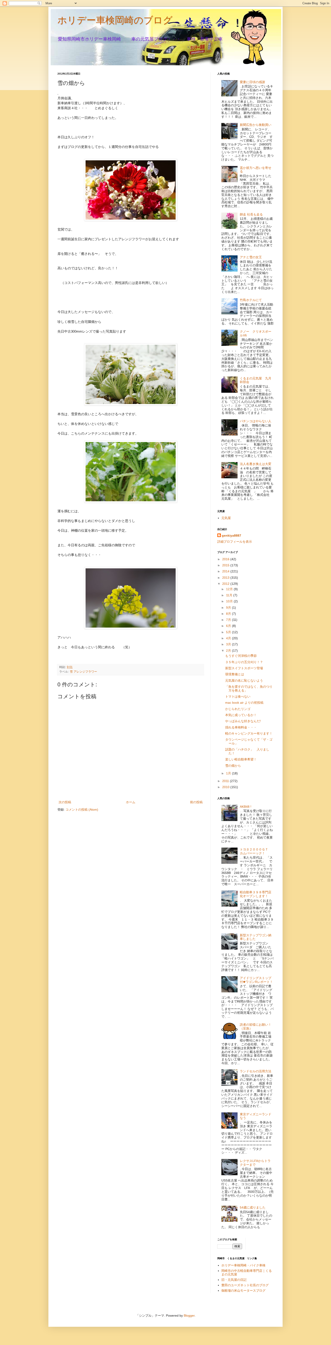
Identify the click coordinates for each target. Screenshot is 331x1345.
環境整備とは (234, 674)
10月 (230, 601)
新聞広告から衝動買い (255, 125)
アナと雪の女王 (251, 257)
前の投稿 (196, 802)
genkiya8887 (231, 535)
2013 (226, 577)
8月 (229, 613)
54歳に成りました (252, 1207)
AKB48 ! (245, 806)
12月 (230, 589)
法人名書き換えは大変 (255, 464)
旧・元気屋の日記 (235, 1279)
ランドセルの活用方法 (255, 1071)
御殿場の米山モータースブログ (243, 1290)
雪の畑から (233, 765)
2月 (229, 650)
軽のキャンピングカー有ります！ (248, 733)
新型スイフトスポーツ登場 (244, 668)
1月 (229, 773)
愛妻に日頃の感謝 (252, 82)
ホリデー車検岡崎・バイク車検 (243, 1265)
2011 (226, 781)
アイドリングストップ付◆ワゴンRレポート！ (256, 980)
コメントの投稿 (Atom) (82, 809)
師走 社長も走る (251, 214)
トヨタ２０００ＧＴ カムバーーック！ (255, 851)
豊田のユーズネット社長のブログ (245, 1285)
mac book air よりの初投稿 (244, 702)
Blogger (189, 1315)
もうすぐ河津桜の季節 (241, 656)
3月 (229, 644)
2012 (226, 583)
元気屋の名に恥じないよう (244, 680)
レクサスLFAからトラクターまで (255, 1162)
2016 (226, 559)
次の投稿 (65, 802)
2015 (226, 565)
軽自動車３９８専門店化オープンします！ (255, 894)
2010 (226, 787)
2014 (226, 571)
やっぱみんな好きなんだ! (243, 721)
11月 (229, 595)
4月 (229, 638)
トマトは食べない (237, 696)
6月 (229, 626)
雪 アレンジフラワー (83, 671)
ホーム (130, 802)
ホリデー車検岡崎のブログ (114, 20)
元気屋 (226, 518)
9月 (229, 607)
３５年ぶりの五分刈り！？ (244, 662)
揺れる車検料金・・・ (241, 727)
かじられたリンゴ (237, 709)
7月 (229, 619)
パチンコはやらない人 (255, 421)
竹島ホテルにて (251, 300)
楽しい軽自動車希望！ (241, 759)
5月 (229, 632)
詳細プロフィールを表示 (234, 541)
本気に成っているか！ (241, 715)
